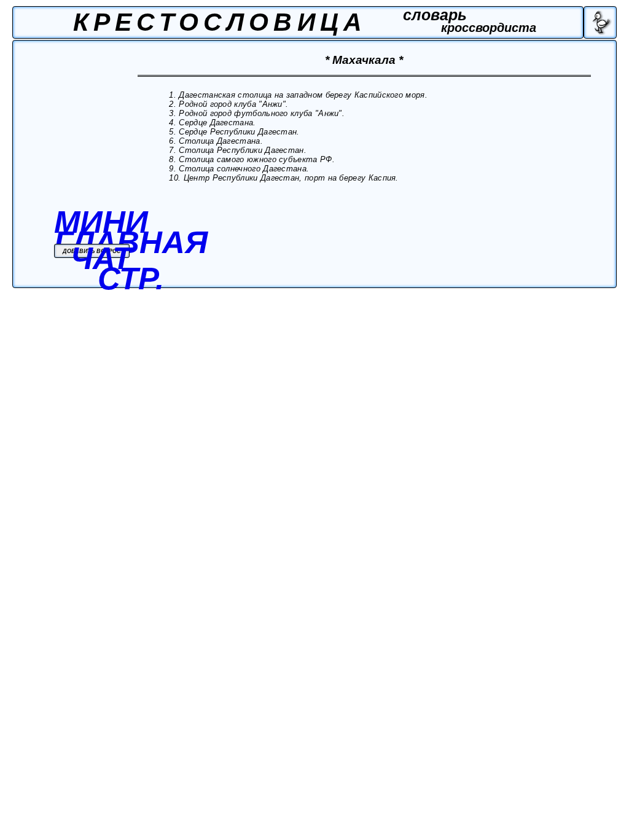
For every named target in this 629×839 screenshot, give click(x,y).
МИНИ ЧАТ (101, 240)
